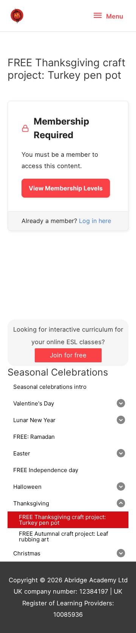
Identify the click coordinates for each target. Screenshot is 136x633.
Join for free (68, 355)
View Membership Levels (66, 188)
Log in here (95, 221)
